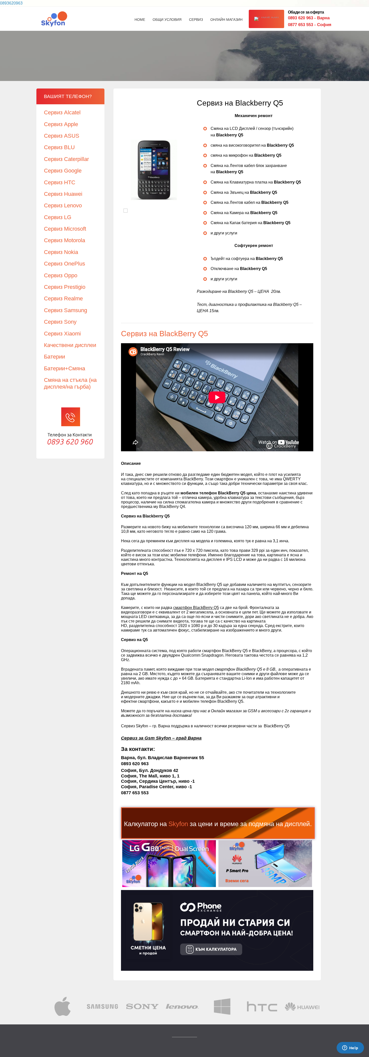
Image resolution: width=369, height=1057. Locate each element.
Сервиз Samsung (65, 310)
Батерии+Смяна (64, 368)
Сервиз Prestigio (64, 287)
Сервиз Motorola (64, 240)
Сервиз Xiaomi (62, 333)
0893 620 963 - (309, 18)
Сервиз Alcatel (62, 112)
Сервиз (196, 20)
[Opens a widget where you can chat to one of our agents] (350, 1048)
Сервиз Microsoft (65, 229)
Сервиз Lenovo (63, 205)
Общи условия (167, 20)
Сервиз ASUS (61, 136)
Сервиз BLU (59, 147)
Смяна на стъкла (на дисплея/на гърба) (70, 383)
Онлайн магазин (226, 20)
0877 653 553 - (309, 24)
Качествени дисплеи (70, 345)
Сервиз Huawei (63, 194)
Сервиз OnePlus (64, 263)
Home (140, 20)
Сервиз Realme (63, 298)
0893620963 (11, 3)
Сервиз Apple (61, 124)
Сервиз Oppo (60, 275)
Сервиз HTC (59, 182)
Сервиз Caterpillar (66, 159)
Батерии (54, 357)
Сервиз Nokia (61, 252)
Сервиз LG (57, 217)
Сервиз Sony (60, 322)
